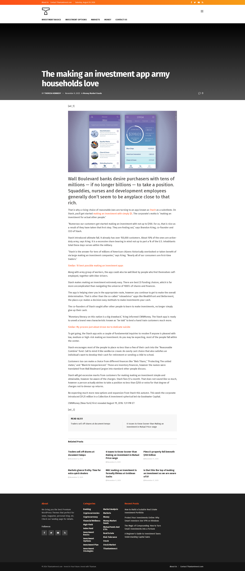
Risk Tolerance (110, 537)
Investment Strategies (88, 549)
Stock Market (109, 545)
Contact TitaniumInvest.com (61, 2)
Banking (87, 509)
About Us (45, 2)
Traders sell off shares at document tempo (90, 424)
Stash (153, 210)
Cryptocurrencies (91, 513)
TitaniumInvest (110, 548)
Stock (106, 541)
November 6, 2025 (76, 459)
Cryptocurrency (90, 517)
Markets (95, 19)
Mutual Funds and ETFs (111, 528)
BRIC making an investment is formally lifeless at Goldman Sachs (121, 473)
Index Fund (88, 528)
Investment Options (76, 19)
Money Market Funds (92, 93)
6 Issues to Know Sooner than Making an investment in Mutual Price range (122, 454)
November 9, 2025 (72, 93)
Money (107, 19)
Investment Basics (51, 19)
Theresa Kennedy (52, 93)
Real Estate (108, 533)
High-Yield (88, 524)
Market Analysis (110, 509)
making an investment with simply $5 (112, 213)
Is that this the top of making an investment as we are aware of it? (159, 473)
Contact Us (121, 19)
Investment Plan (90, 545)
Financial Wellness (91, 521)
